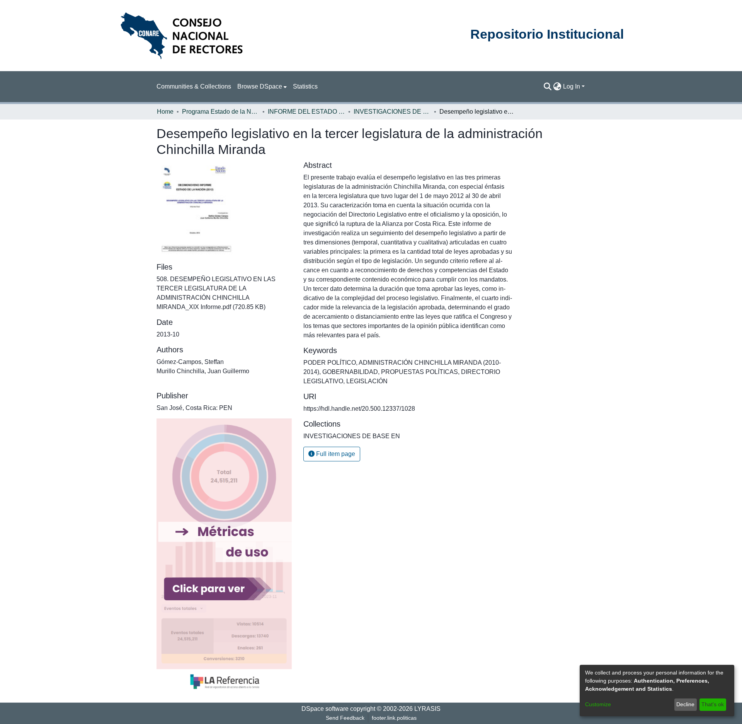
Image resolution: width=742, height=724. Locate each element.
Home (165, 111)
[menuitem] (262, 86)
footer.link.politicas (394, 718)
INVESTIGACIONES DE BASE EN (392, 111)
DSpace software (325, 708)
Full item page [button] (335, 454)
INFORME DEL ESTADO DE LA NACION (306, 111)
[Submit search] (548, 86)
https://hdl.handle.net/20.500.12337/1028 (359, 408)
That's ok (712, 704)
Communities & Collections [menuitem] (194, 86)
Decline (685, 704)
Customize (598, 704)
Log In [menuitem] (571, 86)
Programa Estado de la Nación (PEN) (220, 111)
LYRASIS (427, 708)
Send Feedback (345, 718)
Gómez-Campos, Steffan (190, 362)
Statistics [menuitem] (305, 86)
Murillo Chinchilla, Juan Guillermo (203, 371)
